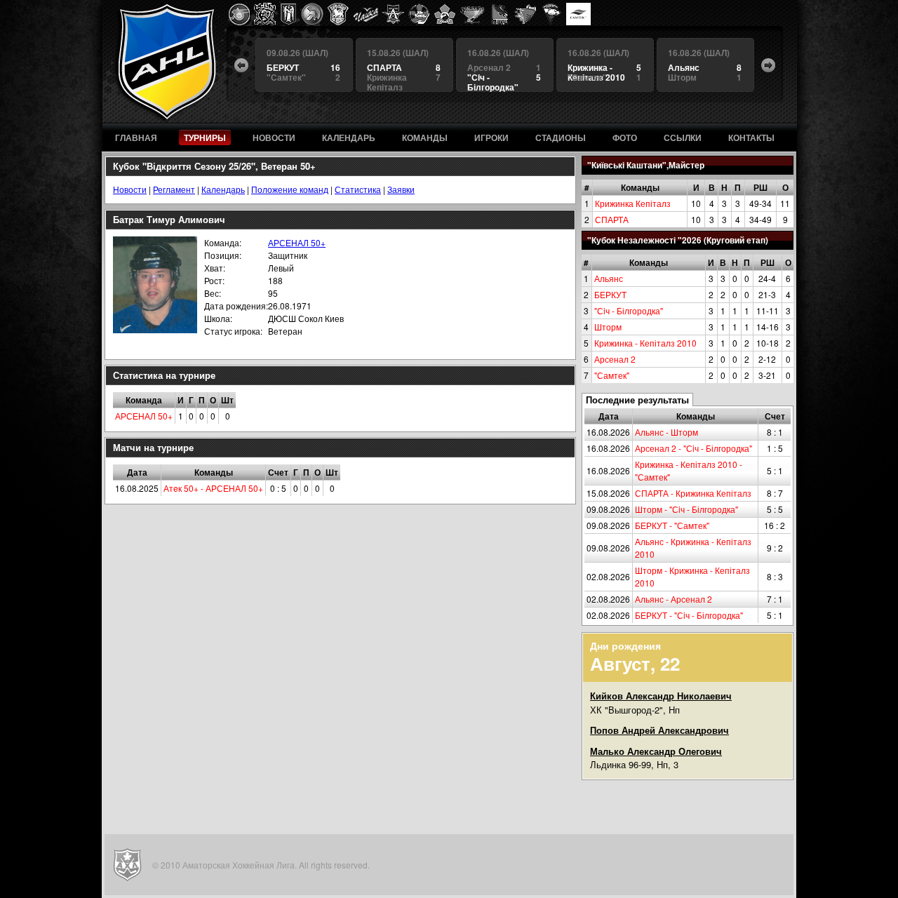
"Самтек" (611, 375)
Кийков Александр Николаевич (661, 695)
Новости (130, 189)
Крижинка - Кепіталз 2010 (645, 343)
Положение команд (289, 189)
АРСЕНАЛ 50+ (297, 242)
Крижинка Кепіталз (633, 203)
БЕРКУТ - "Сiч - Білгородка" (689, 615)
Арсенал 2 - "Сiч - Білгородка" (693, 448)
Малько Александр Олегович (656, 751)
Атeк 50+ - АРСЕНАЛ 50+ (213, 488)
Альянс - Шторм (666, 432)
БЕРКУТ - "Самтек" (672, 525)
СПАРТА (612, 219)
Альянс (608, 278)
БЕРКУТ (610, 294)
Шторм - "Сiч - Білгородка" (686, 509)
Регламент (174, 189)
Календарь (223, 189)
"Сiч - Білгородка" (628, 310)
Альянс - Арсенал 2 (673, 599)
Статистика (358, 189)
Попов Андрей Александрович (659, 730)
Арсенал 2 (615, 359)
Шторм (608, 327)
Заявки (401, 189)
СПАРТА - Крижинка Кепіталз (693, 493)
